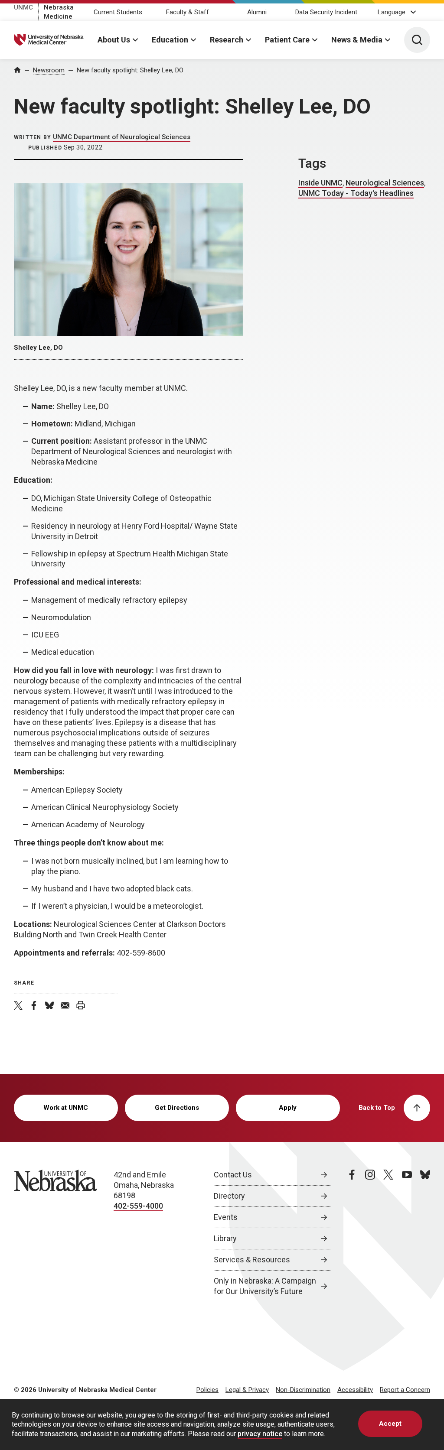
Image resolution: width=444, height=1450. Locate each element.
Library (225, 1238)
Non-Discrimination (303, 1390)
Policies (207, 1390)
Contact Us (233, 1174)
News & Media (356, 39)
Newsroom (49, 70)
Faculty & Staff (187, 12)
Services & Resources (252, 1259)
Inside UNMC (320, 182)
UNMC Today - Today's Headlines (356, 193)
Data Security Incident (326, 12)
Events (226, 1217)
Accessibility (355, 1390)
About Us (114, 39)
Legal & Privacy (247, 1390)
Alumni (257, 12)
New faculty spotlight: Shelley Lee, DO (130, 70)
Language (391, 12)
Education (170, 39)
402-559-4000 (138, 1205)
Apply (288, 1108)
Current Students (118, 12)
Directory (229, 1195)
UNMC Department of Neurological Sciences (121, 137)
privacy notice (260, 1434)
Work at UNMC (65, 1108)
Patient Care (287, 39)
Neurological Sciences (385, 182)
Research (226, 39)
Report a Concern (405, 1390)
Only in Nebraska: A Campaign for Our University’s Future (265, 1286)
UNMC (23, 7)
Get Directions (177, 1108)
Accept (390, 1423)
